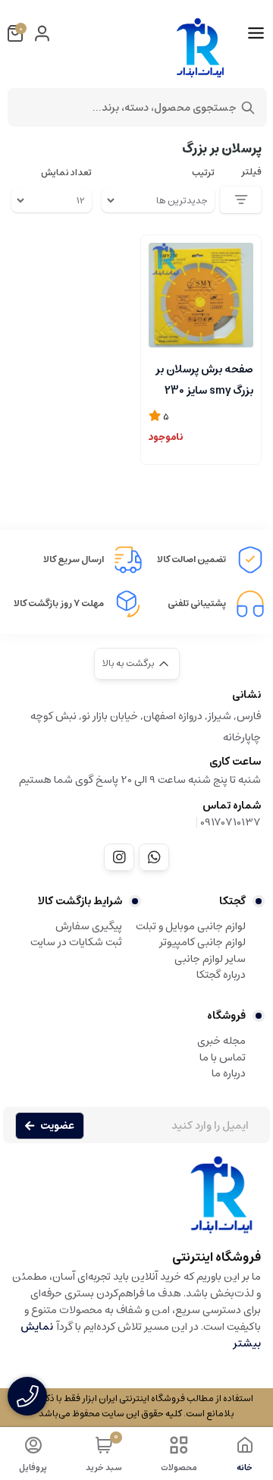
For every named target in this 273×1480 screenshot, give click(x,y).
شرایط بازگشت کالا (80, 901)
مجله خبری (221, 1041)
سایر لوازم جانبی (210, 959)
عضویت (57, 1126)
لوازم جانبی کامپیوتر (202, 942)
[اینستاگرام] (119, 857)
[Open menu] (256, 33)
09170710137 (230, 822)
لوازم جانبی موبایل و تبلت (191, 926)
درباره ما (229, 1073)
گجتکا (232, 901)
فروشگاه (226, 1015)
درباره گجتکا (221, 975)
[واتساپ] (154, 857)
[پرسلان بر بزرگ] (136, 1202)
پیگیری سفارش (88, 926)
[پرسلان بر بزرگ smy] (201, 295)
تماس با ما (222, 1057)
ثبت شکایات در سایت (76, 942)
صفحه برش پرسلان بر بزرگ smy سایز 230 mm (204, 378)
